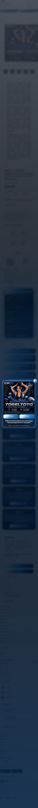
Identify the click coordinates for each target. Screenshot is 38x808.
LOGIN (27, 416)
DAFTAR (11, 416)
